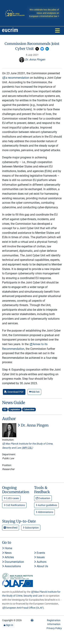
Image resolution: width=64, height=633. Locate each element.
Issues (40, 557)
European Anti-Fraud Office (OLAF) (24, 607)
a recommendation (17, 77)
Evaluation (44, 498)
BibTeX (35, 391)
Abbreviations (45, 512)
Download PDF (15, 391)
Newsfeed (11, 527)
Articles (9, 557)
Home (8, 548)
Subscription (31, 527)
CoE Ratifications (15, 505)
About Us (42, 566)
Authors (41, 562)
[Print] (32, 620)
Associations (12, 566)
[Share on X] (37, 49)
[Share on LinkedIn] (47, 49)
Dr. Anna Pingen (34, 59)
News (8, 552)
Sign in (9, 625)
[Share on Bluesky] (42, 49)
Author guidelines (47, 505)
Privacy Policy (54, 628)
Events (40, 552)
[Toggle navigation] (57, 30)
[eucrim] (10, 30)
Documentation (14, 562)
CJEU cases (12, 498)
